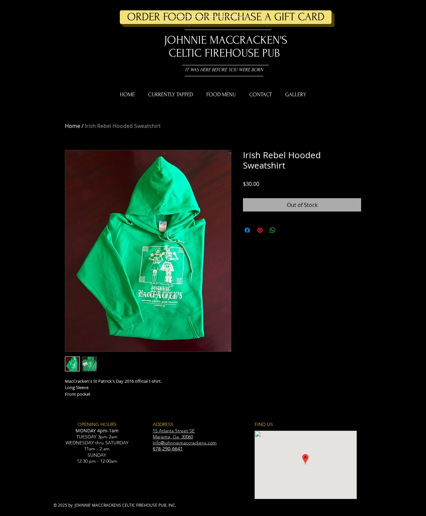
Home (72, 126)
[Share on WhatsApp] (273, 230)
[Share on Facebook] (247, 230)
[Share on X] (285, 230)
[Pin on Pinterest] (260, 230)
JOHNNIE (185, 40)
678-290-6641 (168, 448)
